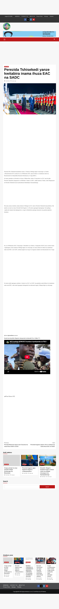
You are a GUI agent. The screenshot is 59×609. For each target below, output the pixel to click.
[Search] (54, 39)
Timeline (51, 16)
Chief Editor (7, 80)
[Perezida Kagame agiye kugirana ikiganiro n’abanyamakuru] (29, 460)
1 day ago (7, 576)
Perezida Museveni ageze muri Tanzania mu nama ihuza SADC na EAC (16, 444)
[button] (4, 39)
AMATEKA (28, 562)
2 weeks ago (49, 476)
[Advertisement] (29, 7)
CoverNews (36, 591)
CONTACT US (24, 16)
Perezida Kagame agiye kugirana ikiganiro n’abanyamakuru (28, 469)
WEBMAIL (17, 16)
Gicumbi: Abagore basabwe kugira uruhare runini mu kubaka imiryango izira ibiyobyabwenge (47, 471)
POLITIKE (6, 66)
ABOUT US (32, 16)
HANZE (38, 562)
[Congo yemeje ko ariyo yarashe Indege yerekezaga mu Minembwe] (11, 460)
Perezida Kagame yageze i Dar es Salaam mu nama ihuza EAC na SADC (42, 444)
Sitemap (46, 16)
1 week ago (29, 579)
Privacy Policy (39, 16)
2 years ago (14, 80)
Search (5, 481)
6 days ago (31, 473)
